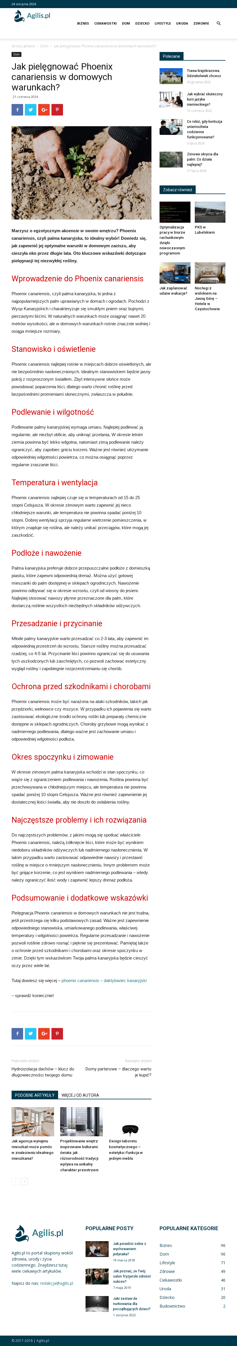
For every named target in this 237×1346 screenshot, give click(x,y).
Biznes (83, 23)
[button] (218, 23)
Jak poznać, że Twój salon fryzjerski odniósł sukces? (132, 1276)
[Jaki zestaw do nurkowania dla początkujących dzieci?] (97, 1304)
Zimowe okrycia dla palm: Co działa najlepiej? (202, 159)
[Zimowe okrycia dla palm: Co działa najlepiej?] (171, 160)
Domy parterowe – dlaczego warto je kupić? (118, 1072)
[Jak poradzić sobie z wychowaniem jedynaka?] (97, 1249)
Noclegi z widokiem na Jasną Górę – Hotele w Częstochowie (207, 298)
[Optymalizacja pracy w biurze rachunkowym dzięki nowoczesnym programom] (175, 212)
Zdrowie (201, 23)
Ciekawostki (105, 23)
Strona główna (23, 46)
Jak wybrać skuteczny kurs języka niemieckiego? (205, 99)
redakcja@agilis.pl (56, 1283)
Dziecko (142, 23)
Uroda (182, 23)
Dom (126, 23)
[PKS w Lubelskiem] (210, 212)
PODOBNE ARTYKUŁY (35, 1095)
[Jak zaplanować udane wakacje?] (175, 272)
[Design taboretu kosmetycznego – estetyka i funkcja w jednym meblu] (130, 1121)
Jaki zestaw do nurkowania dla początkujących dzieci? (132, 1304)
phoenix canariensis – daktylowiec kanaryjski (104, 980)
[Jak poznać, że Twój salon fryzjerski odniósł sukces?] (97, 1276)
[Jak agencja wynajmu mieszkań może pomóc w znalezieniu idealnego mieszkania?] (33, 1121)
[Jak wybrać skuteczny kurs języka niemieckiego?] (171, 99)
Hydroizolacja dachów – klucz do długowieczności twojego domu (43, 1072)
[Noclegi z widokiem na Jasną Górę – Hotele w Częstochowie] (210, 272)
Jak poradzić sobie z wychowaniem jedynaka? (129, 1249)
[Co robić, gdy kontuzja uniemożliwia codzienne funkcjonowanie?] (171, 127)
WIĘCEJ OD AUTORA (80, 1095)
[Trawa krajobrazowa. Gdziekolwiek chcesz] (171, 76)
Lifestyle (163, 23)
